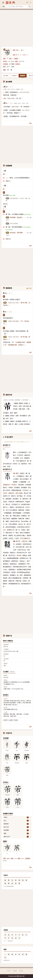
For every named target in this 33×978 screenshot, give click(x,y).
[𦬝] (11, 70)
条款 (15, 971)
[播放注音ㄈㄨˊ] (27, 55)
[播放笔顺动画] (4, 50)
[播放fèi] (19, 50)
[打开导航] (3, 2)
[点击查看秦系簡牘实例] (17, 757)
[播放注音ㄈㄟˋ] (21, 55)
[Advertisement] (16, 27)
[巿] (8, 70)
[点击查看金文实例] (17, 745)
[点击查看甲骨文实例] (7, 745)
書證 (30, 288)
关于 (9, 971)
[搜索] (30, 6)
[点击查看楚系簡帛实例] (26, 745)
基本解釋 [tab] (5, 75)
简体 (27, 2)
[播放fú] (23, 50)
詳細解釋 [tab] (14, 75)
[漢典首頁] (10, 2)
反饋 (30, 123)
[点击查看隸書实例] (26, 757)
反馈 (21, 971)
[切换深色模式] (30, 2)
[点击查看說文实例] (7, 757)
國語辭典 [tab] (22, 75)
